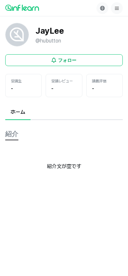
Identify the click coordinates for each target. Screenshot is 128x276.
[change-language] (102, 8)
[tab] (18, 112)
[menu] (117, 8)
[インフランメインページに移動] (22, 7)
